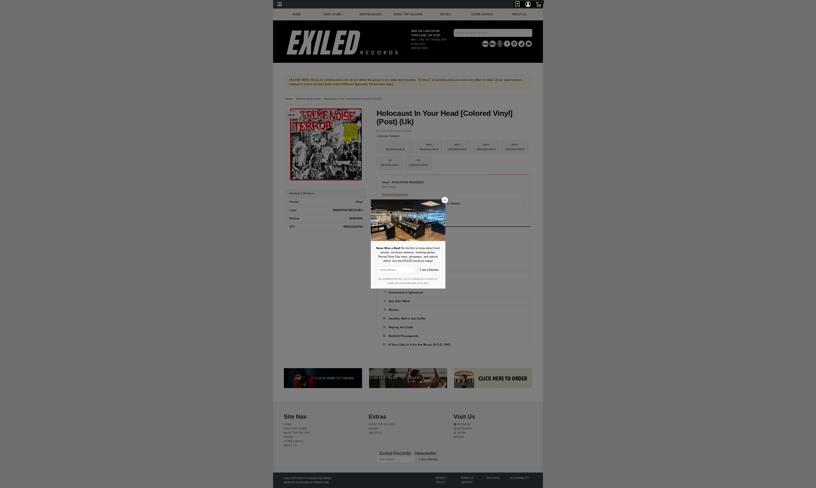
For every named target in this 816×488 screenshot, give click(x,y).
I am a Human (429, 269)
